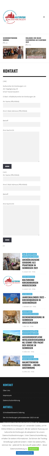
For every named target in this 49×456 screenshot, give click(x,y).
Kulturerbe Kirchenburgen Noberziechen (30, 282)
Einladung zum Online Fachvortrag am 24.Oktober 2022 (36, 40)
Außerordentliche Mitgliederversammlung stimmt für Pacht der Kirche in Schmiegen (33, 342)
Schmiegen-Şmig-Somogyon (30, 256)
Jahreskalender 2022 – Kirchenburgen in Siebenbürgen (34, 300)
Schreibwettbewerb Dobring (10, 39)
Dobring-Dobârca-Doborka (30, 359)
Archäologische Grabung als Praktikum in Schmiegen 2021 (30, 264)
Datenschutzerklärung (11, 400)
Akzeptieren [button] (33, 449)
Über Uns (6, 390)
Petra (29, 45)
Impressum (7, 395)
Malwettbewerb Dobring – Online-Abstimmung (31, 365)
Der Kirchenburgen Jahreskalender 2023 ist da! (21, 417)
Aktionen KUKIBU (27, 294)
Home (24, 254)
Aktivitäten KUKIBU (28, 331)
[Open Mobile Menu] (44, 17)
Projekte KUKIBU (31, 254)
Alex (6, 43)
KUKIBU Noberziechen (28, 277)
